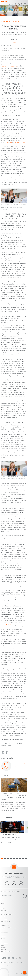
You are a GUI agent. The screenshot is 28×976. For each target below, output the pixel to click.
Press (2, 945)
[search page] (9, 4)
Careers (3, 938)
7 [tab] (20, 858)
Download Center (5, 932)
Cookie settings (4, 965)
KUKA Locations (4, 943)
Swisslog (9, 142)
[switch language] (15, 4)
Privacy (22, 962)
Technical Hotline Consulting (7, 906)
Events (2, 941)
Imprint (17, 962)
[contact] (12, 4)
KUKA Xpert (4, 930)
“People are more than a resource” (9, 21)
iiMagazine (3, 19)
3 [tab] (8, 858)
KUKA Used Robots (5, 921)
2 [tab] (5, 858)
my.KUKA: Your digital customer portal (9, 928)
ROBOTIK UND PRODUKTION (9, 66)
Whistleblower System (6, 951)
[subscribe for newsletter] (25, 896)
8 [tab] (23, 858)
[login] (18, 4)
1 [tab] (2, 858)
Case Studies (4, 919)
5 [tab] (14, 858)
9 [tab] (26, 858)
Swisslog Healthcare (20, 142)
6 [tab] (17, 858)
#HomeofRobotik (6, 625)
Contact (3, 908)
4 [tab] (11, 858)
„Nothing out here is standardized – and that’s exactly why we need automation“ (13, 797)
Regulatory (3, 947)
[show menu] (25, 4)
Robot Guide (4, 917)
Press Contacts (4, 910)
